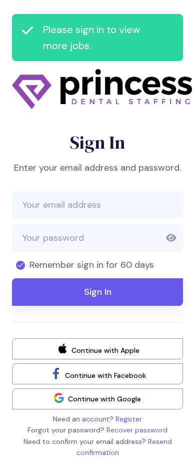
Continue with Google (104, 398)
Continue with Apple (105, 349)
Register (129, 418)
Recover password (137, 429)
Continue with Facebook (104, 374)
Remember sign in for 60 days (92, 265)
